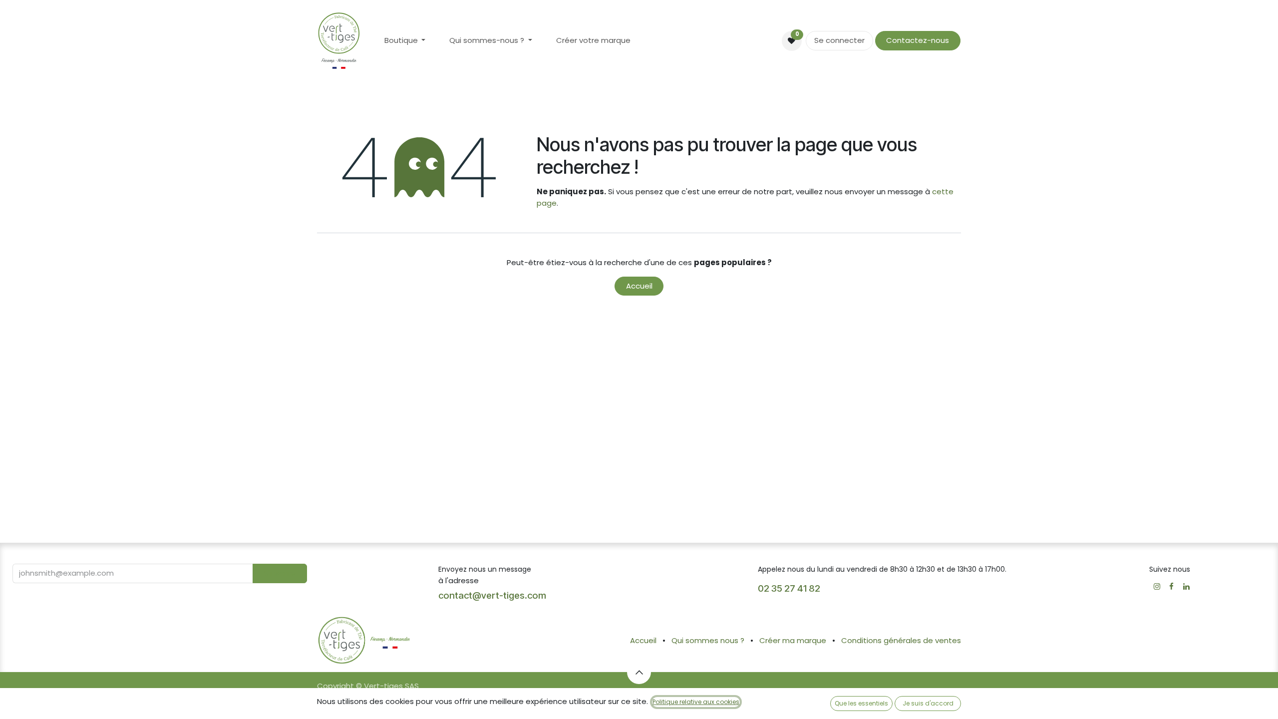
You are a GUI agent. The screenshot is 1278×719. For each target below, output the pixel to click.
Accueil (639, 286)
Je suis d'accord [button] (928, 703)
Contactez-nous (917, 40)
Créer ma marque (792, 640)
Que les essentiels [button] (861, 703)
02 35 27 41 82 (790, 588)
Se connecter (839, 40)
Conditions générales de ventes (901, 640)
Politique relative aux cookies (695, 702)
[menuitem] (405, 40)
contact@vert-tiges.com (492, 595)
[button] (280, 573)
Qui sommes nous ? (707, 640)
